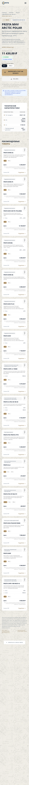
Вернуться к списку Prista (15, 642)
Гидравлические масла (8, 14)
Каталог (11, 12)
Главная (4, 12)
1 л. (5, 471)
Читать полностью (8, 47)
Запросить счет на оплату (15, 72)
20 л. (4, 65)
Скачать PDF (6, 172)
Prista (18, 12)
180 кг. (11, 65)
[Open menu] (25, 3)
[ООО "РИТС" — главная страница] (5, 3)
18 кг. (10, 502)
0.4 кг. (5, 502)
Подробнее (21, 172)
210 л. (12, 471)
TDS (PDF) (15, 79)
